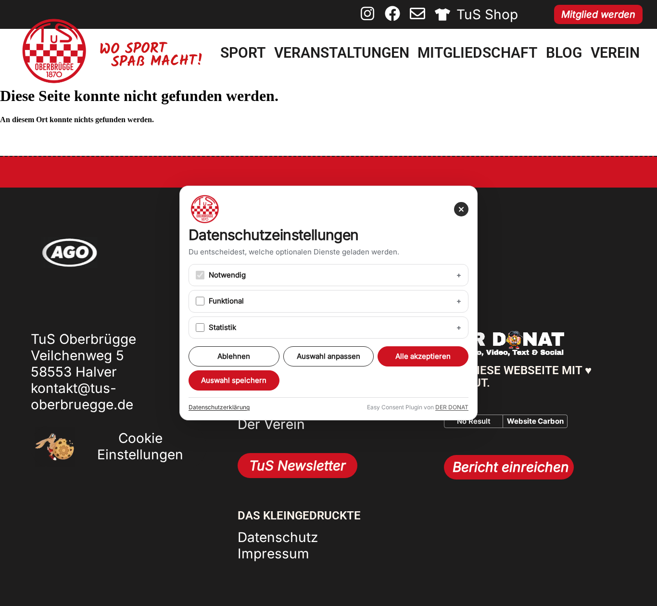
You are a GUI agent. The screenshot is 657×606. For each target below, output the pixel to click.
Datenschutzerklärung (219, 407)
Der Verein (271, 424)
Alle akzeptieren (423, 356)
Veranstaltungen (341, 52)
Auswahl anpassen (328, 356)
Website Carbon (535, 421)
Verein (615, 52)
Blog (564, 52)
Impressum (273, 553)
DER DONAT (451, 407)
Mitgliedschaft (477, 52)
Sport (242, 52)
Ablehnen (233, 356)
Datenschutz (278, 537)
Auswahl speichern (233, 380)
